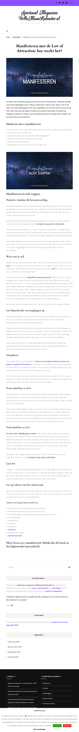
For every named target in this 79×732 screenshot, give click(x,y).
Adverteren (46, 683)
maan (34, 588)
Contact (45, 688)
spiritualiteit (43, 588)
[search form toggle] (72, 3)
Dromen (12, 530)
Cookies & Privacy (48, 703)
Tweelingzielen (13, 657)
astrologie (56, 588)
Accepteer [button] (57, 725)
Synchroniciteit (15, 536)
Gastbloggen (47, 693)
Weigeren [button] (67, 725)
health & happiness (53, 591)
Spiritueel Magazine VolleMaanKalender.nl (39, 15)
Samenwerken (47, 698)
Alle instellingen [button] (39, 729)
